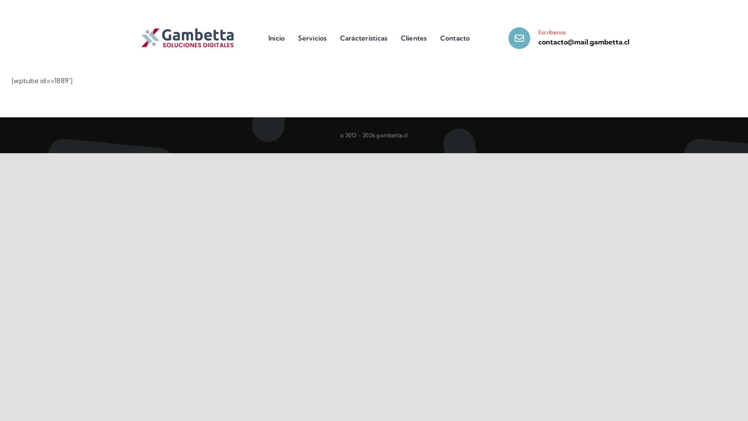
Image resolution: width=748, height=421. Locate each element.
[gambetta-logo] (188, 31)
